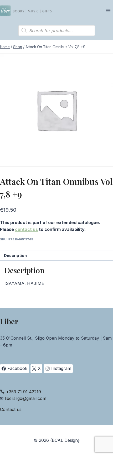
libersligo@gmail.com (25, 398)
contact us (26, 229)
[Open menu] (108, 10)
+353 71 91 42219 (23, 391)
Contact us (11, 409)
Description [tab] (15, 255)
